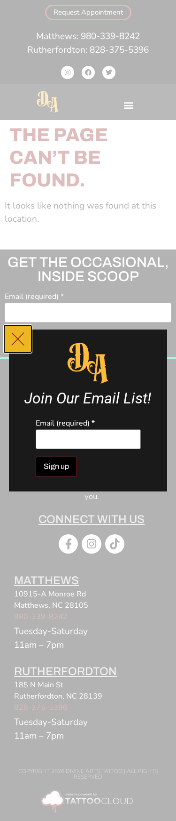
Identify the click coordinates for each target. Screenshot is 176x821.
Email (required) (65, 423)
